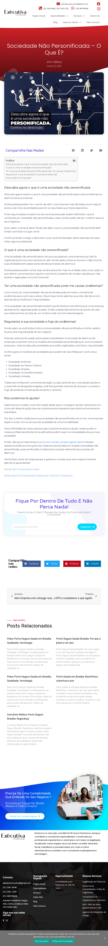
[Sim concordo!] (104, 938)
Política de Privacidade (62, 941)
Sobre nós (95, 15)
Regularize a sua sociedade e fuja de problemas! (31, 174)
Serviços (78, 15)
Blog (55, 22)
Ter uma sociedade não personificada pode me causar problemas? (41, 171)
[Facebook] (98, 3)
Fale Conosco (93, 22)
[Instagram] (98, 8)
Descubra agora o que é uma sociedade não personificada (37, 164)
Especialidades (58, 15)
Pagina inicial (38, 15)
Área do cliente (70, 22)
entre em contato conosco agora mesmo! (62, 442)
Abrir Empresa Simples (25, 469)
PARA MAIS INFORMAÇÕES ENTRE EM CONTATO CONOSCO (38, 475)
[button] (24, 816)
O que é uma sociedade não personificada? (29, 167)
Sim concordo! (41, 941)
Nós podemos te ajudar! (18, 177)
